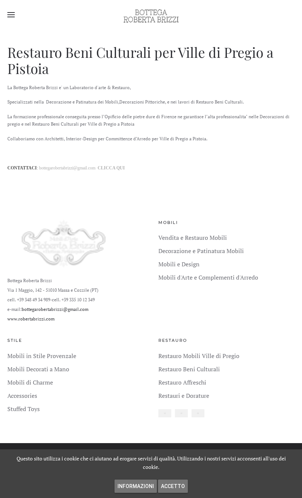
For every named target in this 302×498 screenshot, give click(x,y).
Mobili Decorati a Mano (38, 369)
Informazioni (135, 486)
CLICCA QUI (111, 168)
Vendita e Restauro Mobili (192, 238)
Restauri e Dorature (183, 396)
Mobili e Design (179, 264)
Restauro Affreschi (182, 382)
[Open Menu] (11, 14)
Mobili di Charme (30, 382)
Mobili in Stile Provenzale (41, 356)
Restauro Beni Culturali (189, 369)
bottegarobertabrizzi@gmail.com (67, 168)
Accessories (22, 396)
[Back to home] (151, 14)
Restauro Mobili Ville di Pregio (198, 356)
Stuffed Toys (23, 409)
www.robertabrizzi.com (31, 319)
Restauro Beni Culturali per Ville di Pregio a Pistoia (140, 60)
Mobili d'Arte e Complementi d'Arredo (208, 277)
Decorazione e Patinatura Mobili (201, 251)
